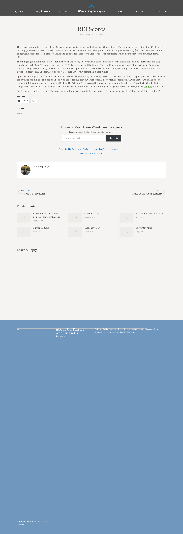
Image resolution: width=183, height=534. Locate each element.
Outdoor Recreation (96, 153)
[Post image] (23, 218)
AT (87, 153)
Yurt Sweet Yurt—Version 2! (149, 213)
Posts (79, 149)
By (87, 149)
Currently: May (92, 227)
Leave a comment (117, 149)
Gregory (148, 86)
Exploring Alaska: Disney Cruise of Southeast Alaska (46, 215)
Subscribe (113, 138)
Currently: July (91, 213)
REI (38, 47)
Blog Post (72, 149)
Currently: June (41, 227)
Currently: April (144, 227)
